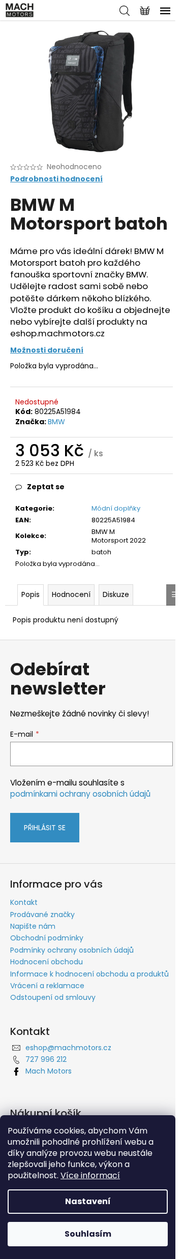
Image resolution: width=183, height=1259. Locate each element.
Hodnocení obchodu (46, 962)
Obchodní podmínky (46, 938)
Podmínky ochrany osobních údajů (72, 950)
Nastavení (88, 1201)
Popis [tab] (30, 594)
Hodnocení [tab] (71, 594)
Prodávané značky (42, 914)
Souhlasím (88, 1234)
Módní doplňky (116, 508)
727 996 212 (46, 1059)
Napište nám (32, 926)
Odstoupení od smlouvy (53, 997)
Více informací (90, 1175)
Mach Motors (48, 1071)
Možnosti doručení (46, 350)
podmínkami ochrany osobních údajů (80, 794)
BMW (56, 422)
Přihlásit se (45, 828)
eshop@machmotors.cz (68, 1048)
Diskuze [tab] (116, 594)
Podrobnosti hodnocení (56, 179)
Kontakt (24, 902)
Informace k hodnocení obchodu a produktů (89, 974)
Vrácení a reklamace (47, 986)
